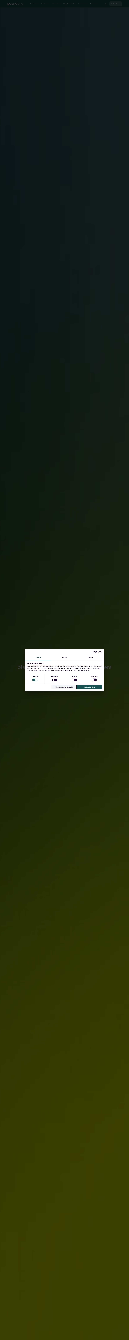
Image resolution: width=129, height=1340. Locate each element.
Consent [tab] (38, 657)
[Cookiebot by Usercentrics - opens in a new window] (94, 652)
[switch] (54, 680)
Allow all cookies (89, 687)
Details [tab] (64, 657)
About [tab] (91, 657)
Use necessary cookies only (64, 687)
